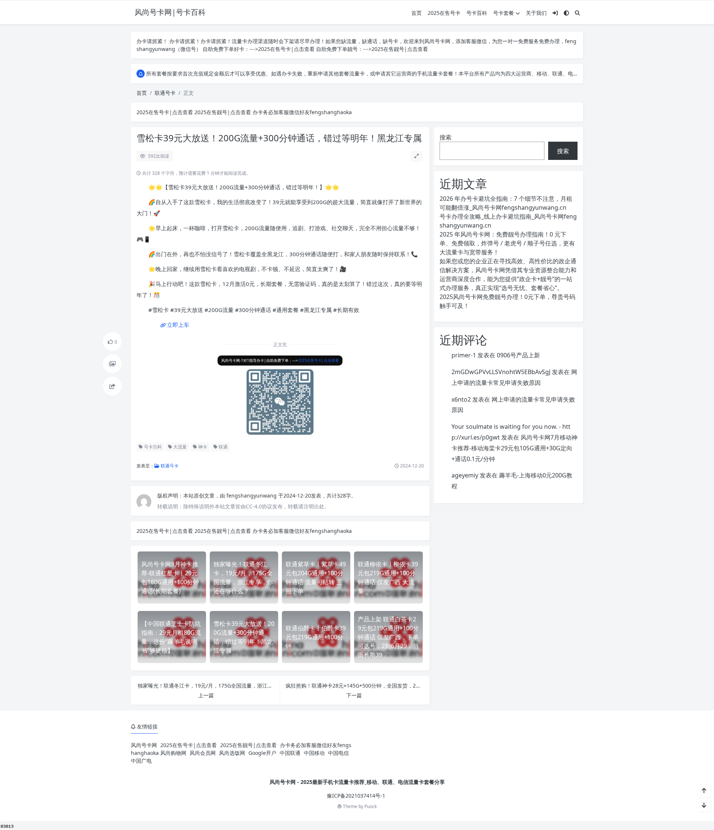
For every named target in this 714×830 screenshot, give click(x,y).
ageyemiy (464, 475)
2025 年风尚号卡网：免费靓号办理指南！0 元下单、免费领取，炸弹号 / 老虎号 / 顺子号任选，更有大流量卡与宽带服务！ (507, 243)
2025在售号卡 (444, 12)
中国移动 (314, 752)
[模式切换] (566, 13)
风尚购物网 (173, 752)
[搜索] (577, 13)
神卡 (202, 447)
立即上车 (178, 324)
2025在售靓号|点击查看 (400, 48)
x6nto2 (461, 399)
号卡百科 (476, 12)
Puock (370, 806)
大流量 (179, 447)
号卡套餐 (503, 12)
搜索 (445, 137)
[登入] (555, 13)
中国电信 (338, 752)
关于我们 (536, 12)
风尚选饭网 (232, 752)
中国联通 (290, 752)
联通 (223, 447)
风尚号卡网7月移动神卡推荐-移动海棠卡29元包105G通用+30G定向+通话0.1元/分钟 (514, 448)
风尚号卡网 (144, 745)
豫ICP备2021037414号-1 (356, 795)
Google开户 (262, 752)
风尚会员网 (203, 752)
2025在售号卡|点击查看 (286, 48)
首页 (416, 12)
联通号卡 (165, 92)
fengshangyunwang (252, 495)
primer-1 (463, 355)
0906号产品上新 (518, 355)
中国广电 (141, 760)
